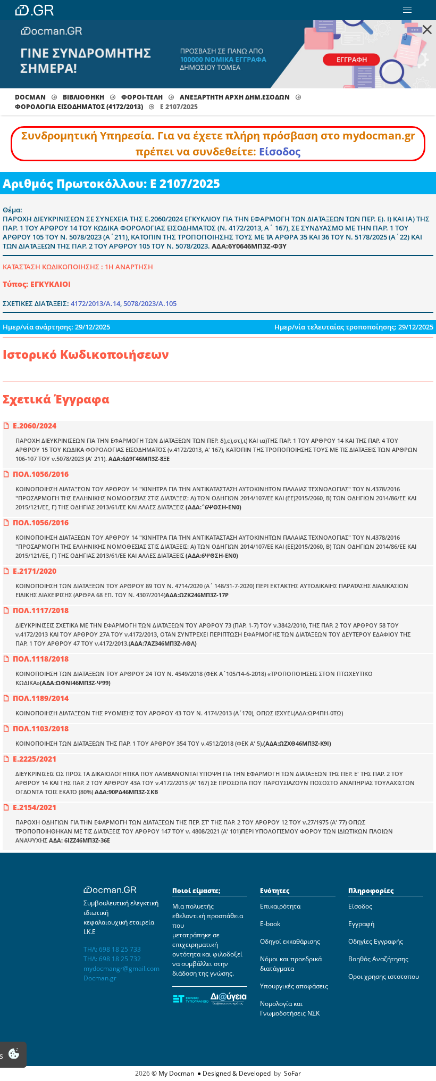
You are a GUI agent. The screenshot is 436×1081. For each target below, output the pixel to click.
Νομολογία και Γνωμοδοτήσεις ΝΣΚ (290, 1008)
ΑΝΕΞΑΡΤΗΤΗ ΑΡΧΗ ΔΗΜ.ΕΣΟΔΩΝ (235, 97)
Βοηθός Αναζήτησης (378, 958)
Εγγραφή (361, 923)
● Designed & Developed (233, 1073)
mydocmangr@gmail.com (121, 968)
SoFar (292, 1073)
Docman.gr (99, 978)
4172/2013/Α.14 (95, 303)
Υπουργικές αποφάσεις (294, 986)
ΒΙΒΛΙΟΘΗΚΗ (83, 97)
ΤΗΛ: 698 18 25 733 (112, 949)
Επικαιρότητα (280, 906)
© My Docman (173, 1073)
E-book (270, 923)
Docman (30, 97)
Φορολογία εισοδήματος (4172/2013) (79, 106)
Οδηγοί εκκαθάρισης (290, 941)
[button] (407, 10)
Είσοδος (279, 151)
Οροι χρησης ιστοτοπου (383, 976)
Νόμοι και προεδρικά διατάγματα (291, 963)
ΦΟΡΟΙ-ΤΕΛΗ (142, 97)
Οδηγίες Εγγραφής (375, 941)
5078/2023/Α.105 (150, 303)
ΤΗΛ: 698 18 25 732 (112, 958)
